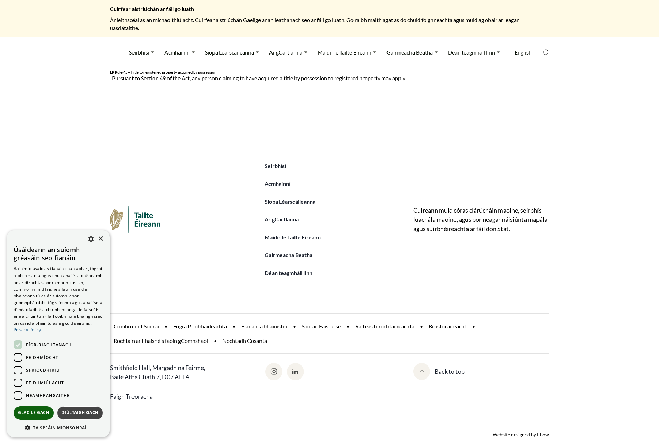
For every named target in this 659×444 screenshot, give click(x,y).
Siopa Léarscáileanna (229, 52)
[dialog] (58, 333)
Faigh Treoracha (131, 396)
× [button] (100, 238)
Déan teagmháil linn (471, 52)
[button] (58, 427)
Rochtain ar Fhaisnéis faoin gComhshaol (161, 340)
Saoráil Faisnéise (321, 326)
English (523, 52)
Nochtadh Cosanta (244, 340)
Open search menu (546, 52)
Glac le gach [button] (33, 413)
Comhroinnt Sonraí (136, 326)
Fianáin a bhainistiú (264, 326)
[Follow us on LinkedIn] (295, 371)
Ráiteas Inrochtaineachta (384, 326)
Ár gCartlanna (285, 52)
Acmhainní (177, 52)
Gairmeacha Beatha (409, 52)
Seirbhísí (139, 52)
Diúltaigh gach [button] (80, 413)
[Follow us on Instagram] (273, 371)
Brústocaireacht (447, 326)
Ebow (543, 434)
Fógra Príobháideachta (200, 326)
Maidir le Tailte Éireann (344, 52)
